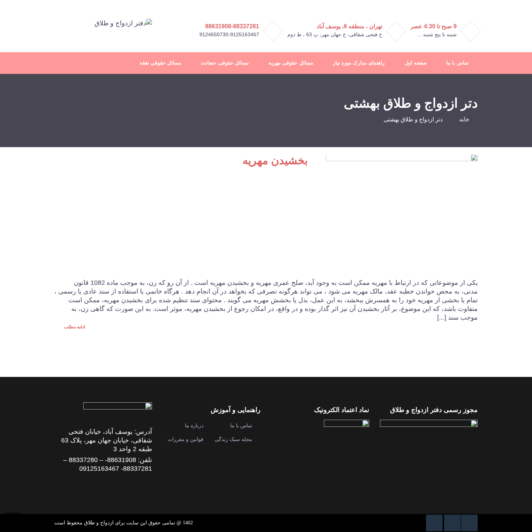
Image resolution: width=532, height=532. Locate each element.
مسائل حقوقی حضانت (225, 63)
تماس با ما (457, 63)
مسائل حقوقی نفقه (160, 63)
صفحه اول (416, 63)
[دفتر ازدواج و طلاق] (123, 22)
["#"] (469, 523)
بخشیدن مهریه (275, 160)
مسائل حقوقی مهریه (291, 63)
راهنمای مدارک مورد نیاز (359, 63)
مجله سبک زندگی (233, 439)
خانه (464, 119)
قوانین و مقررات (185, 439)
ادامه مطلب (74, 326)
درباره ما (194, 425)
